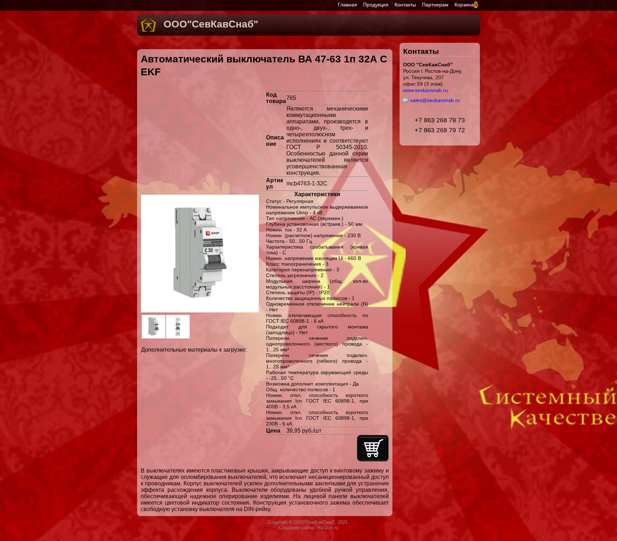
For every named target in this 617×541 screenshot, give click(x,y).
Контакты (405, 4)
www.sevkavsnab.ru (425, 90)
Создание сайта (296, 527)
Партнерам (435, 4)
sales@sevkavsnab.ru (435, 100)
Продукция (375, 4)
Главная (347, 4)
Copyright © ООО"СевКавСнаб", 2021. (308, 522)
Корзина (464, 4)
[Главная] (148, 30)
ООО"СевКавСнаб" (211, 24)
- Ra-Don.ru (325, 527)
